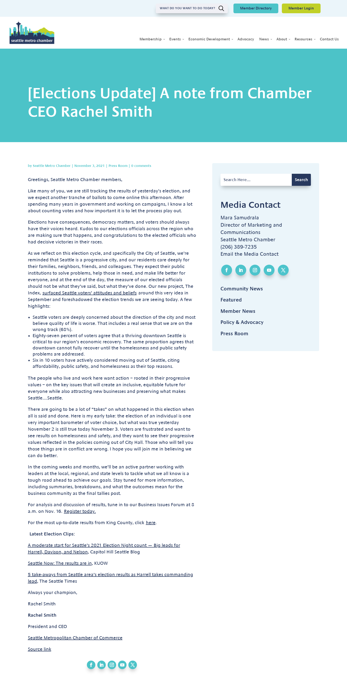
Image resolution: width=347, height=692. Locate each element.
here (151, 522)
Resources (303, 39)
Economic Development (209, 39)
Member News (237, 311)
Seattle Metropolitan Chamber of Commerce (75, 638)
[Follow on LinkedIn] (101, 665)
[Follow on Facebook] (91, 665)
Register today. (80, 511)
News (264, 39)
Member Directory (256, 8)
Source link (39, 649)
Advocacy (245, 39)
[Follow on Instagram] (112, 665)
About (281, 39)
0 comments (141, 166)
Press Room (118, 166)
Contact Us (329, 39)
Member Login (301, 8)
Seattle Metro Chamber (52, 166)
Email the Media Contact (249, 254)
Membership (151, 39)
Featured (231, 300)
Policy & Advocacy (241, 322)
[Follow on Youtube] (122, 665)
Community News (241, 289)
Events (175, 39)
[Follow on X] (132, 665)
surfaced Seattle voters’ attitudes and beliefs (89, 293)
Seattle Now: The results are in (60, 563)
